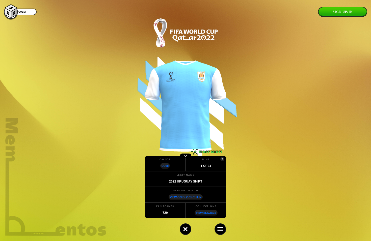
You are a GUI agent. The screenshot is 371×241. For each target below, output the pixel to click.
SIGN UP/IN (343, 12)
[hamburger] (220, 229)
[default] (185, 229)
